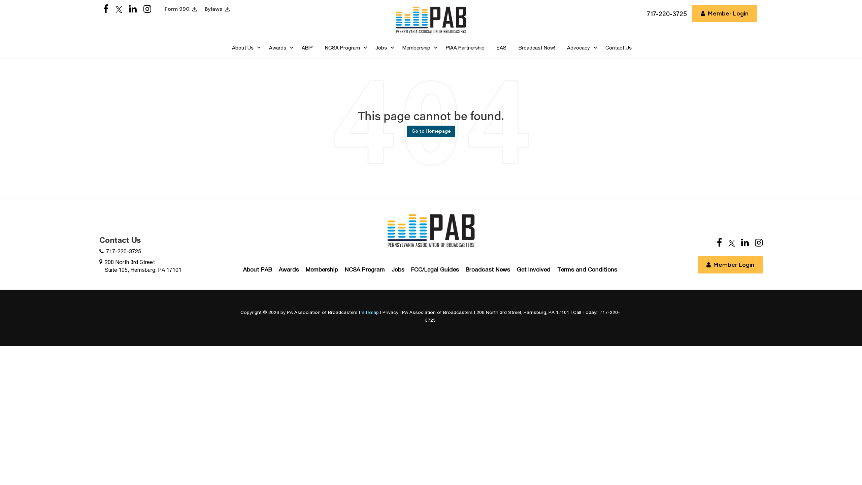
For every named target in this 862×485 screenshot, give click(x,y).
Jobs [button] (381, 48)
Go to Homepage (431, 131)
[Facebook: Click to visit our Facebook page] (106, 9)
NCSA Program (365, 269)
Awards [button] (277, 48)
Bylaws (213, 9)
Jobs (398, 269)
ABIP (307, 48)
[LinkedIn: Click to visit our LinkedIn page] (133, 9)
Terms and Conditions (587, 269)
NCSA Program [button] (342, 48)
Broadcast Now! (537, 48)
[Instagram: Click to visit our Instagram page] (147, 9)
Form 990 (177, 9)
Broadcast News (488, 269)
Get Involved (534, 269)
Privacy (390, 312)
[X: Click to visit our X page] (118, 9)
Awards (289, 269)
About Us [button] (243, 48)
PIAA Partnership (465, 48)
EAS (501, 48)
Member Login (728, 13)
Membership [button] (416, 48)
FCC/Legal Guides (435, 269)
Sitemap (370, 312)
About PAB (257, 269)
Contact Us (618, 48)
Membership (322, 269)
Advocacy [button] (578, 48)
